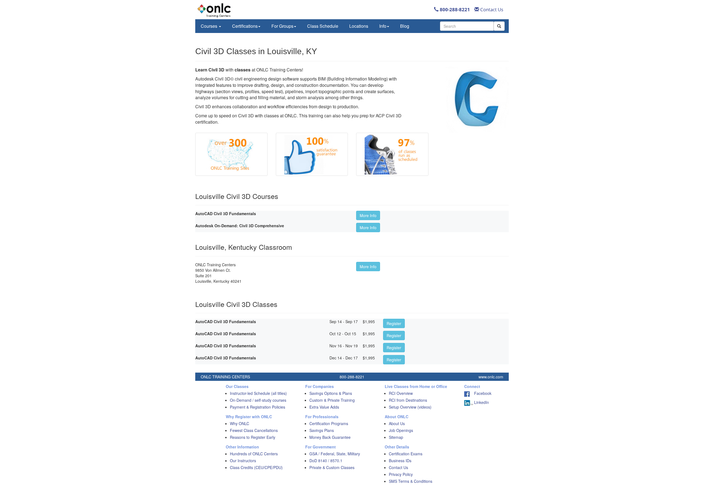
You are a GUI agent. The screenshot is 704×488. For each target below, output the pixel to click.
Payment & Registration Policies (257, 407)
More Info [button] (368, 215)
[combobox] (467, 26)
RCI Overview (401, 393)
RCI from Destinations (408, 400)
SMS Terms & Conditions (410, 481)
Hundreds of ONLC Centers (254, 453)
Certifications (245, 26)
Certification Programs (328, 423)
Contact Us (491, 9)
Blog (404, 26)
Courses (209, 26)
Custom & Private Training (332, 400)
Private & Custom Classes (331, 467)
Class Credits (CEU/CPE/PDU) (256, 467)
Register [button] (394, 323)
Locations (358, 26)
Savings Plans (321, 430)
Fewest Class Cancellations (254, 430)
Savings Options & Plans (330, 393)
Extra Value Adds (324, 407)
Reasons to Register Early (252, 437)
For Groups (282, 26)
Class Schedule (322, 26)
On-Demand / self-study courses (258, 400)
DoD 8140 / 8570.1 (325, 460)
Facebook (480, 393)
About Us (397, 423)
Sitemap (396, 437)
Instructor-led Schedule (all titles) (258, 393)
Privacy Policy (401, 474)
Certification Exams (405, 453)
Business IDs (400, 460)
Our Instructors (243, 460)
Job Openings (401, 430)
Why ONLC (239, 423)
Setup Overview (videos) (410, 407)
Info (382, 26)
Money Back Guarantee (330, 437)
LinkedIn (481, 402)
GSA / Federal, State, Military (334, 453)
